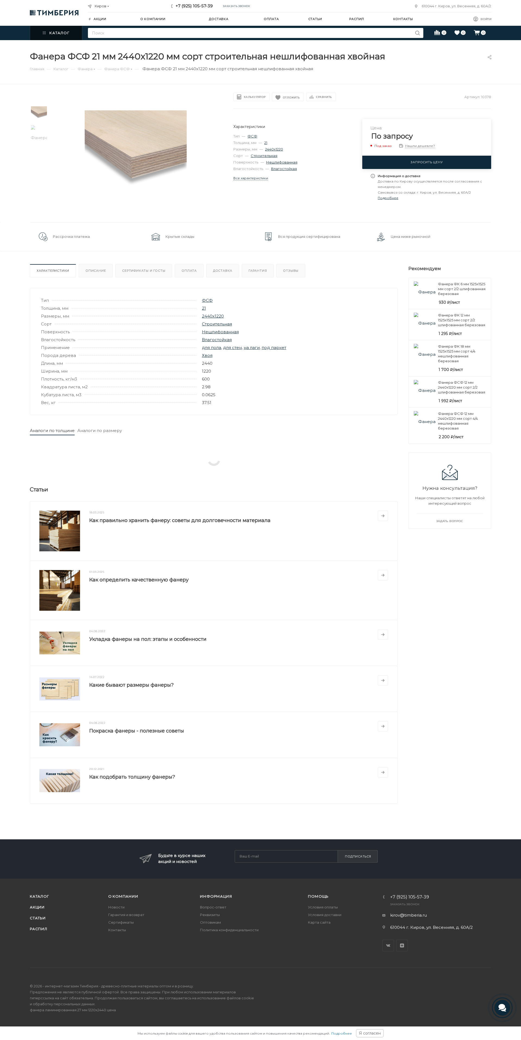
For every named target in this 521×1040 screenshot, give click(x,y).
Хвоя (207, 355)
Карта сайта (319, 922)
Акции (37, 907)
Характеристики (53, 271)
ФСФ (252, 136)
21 (265, 142)
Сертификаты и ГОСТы (143, 271)
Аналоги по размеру (99, 430)
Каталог (39, 896)
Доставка (222, 271)
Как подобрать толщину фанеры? (132, 777)
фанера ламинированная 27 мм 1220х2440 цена (73, 1010)
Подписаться (358, 856)
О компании (123, 896)
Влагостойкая (284, 169)
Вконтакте (388, 945)
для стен (232, 347)
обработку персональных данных (64, 1004)
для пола (211, 347)
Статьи (38, 918)
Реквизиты (210, 915)
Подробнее (341, 1033)
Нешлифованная (281, 162)
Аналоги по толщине (52, 430)
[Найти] (417, 33)
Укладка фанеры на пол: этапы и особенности (148, 639)
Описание (95, 271)
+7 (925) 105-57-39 (194, 5)
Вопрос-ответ (213, 907)
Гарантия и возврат (126, 915)
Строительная (264, 155)
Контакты (117, 930)
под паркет (274, 347)
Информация (216, 896)
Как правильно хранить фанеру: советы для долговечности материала (180, 520)
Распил (38, 929)
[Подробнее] (383, 516)
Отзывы (290, 271)
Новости (116, 907)
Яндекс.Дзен (402, 945)
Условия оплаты (323, 907)
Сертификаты (121, 922)
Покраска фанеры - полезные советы (136, 731)
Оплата (189, 271)
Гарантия (258, 271)
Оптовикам (210, 922)
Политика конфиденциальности (229, 930)
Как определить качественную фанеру (139, 580)
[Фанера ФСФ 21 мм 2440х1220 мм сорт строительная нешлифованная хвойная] (136, 161)
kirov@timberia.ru (408, 915)
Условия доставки (324, 915)
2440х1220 (274, 149)
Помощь (318, 896)
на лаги (252, 347)
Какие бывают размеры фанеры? (131, 685)
